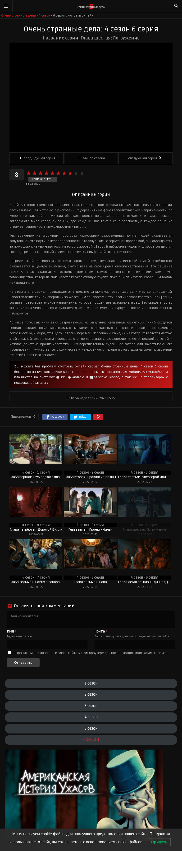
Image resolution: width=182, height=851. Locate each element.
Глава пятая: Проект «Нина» (90, 530)
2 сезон (91, 694)
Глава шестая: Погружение (144, 530)
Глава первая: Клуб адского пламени (35, 477)
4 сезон (91, 717)
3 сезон (91, 705)
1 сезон (91, 683)
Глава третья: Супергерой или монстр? (144, 477)
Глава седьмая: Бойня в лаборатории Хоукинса (35, 582)
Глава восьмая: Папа (90, 582)
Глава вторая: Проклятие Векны (90, 477)
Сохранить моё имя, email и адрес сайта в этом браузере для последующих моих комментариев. (90, 653)
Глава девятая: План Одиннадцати (144, 582)
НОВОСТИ (91, 739)
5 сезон (91, 728)
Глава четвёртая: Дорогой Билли (36, 530)
